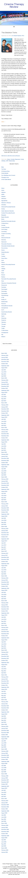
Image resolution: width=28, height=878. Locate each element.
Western (3, 336)
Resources (23, 863)
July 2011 (3, 691)
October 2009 (4, 734)
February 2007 (4, 800)
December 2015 (5, 582)
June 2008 (3, 767)
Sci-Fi (2, 309)
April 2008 (3, 771)
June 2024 (3, 371)
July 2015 (3, 592)
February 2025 (4, 355)
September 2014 (5, 613)
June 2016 (3, 569)
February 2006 (4, 825)
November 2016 (5, 559)
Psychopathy (4, 293)
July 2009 (3, 740)
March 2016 (4, 576)
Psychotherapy (4, 295)
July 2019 (3, 493)
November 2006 (5, 806)
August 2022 (4, 417)
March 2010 (4, 724)
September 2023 (5, 390)
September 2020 (5, 464)
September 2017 (5, 538)
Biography (3, 215)
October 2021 (4, 437)
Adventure (3, 198)
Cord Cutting (4, 229)
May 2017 (3, 547)
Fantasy (3, 256)
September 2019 (5, 489)
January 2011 (4, 703)
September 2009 (5, 736)
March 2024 (4, 378)
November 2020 (5, 460)
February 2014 (4, 627)
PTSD (2, 297)
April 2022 (3, 425)
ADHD (2, 194)
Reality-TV (3, 299)
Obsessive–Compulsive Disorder (8, 283)
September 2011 (5, 687)
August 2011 (4, 689)
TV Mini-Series (4, 330)
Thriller (3, 328)
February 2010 (4, 726)
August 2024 (4, 367)
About (19, 863)
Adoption (3, 196)
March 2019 (4, 501)
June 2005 (3, 841)
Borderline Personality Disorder (8, 221)
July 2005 (3, 839)
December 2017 (5, 532)
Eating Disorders (5, 252)
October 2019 (4, 487)
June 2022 (3, 421)
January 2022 (4, 431)
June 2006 (3, 817)
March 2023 (4, 402)
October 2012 (4, 660)
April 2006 (3, 821)
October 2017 (4, 536)
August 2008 (4, 763)
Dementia (3, 239)
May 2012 (3, 670)
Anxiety (3, 208)
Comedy (12, 159)
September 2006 (5, 811)
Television (3, 322)
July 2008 (3, 765)
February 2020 (4, 479)
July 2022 (3, 419)
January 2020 (4, 481)
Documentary (4, 248)
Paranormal (4, 285)
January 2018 (4, 530)
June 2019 (3, 495)
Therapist (3, 324)
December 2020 (5, 458)
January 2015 (4, 604)
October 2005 (4, 833)
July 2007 (3, 790)
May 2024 (3, 374)
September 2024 (5, 365)
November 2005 (5, 831)
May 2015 (3, 596)
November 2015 (5, 584)
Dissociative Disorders (6, 243)
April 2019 (3, 499)
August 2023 (4, 392)
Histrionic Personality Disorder (8, 264)
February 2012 (4, 677)
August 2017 (4, 540)
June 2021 (3, 446)
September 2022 (5, 415)
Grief (2, 260)
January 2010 (4, 728)
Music (2, 272)
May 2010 (3, 720)
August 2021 (4, 442)
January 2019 (4, 505)
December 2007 (5, 780)
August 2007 (4, 788)
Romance (3, 303)
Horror (2, 266)
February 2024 (4, 380)
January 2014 (4, 629)
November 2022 (5, 411)
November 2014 (5, 608)
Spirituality (3, 314)
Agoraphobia (4, 200)
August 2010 (4, 714)
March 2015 (4, 600)
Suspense (3, 320)
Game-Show (4, 258)
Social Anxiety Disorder (6, 311)
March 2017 (4, 551)
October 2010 (4, 710)
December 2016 (5, 557)
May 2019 (3, 497)
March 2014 (4, 625)
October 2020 (4, 462)
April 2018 (3, 524)
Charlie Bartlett (4, 173)
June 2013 (3, 644)
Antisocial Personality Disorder (8, 206)
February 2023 (4, 404)
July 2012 (3, 666)
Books (2, 219)
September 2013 (5, 637)
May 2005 (3, 844)
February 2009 (4, 751)
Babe (2, 167)
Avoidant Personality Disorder (8, 213)
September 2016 (5, 563)
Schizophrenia (4, 307)
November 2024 (5, 361)
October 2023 (4, 388)
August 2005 (4, 837)
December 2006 (5, 804)
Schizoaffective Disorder (6, 305)
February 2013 (4, 652)
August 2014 (4, 615)
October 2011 (4, 685)
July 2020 (3, 468)
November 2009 (5, 732)
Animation (3, 204)
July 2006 (3, 815)
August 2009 (4, 738)
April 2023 (3, 400)
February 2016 (4, 578)
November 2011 (5, 683)
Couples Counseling (6, 233)
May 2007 (3, 794)
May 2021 (3, 448)
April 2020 (3, 474)
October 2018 (4, 512)
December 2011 (5, 681)
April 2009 (3, 747)
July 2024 (3, 369)
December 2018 (5, 507)
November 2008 (5, 757)
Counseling (4, 231)
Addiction (3, 192)
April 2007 (3, 796)
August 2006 (4, 813)
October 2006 (4, 808)
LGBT (7, 160)
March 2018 (4, 526)
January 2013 (4, 654)
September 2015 (5, 588)
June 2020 (3, 470)
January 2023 (4, 407)
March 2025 (4, 353)
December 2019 (5, 483)
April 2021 (3, 450)
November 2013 (5, 633)
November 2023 (5, 386)
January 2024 (4, 382)
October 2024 (4, 363)
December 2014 (5, 606)
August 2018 (4, 516)
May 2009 (3, 745)
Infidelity (3, 160)
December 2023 (5, 384)
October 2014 (4, 611)
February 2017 (4, 553)
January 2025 (4, 357)
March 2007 (4, 798)
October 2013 (4, 635)
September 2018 (5, 514)
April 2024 (3, 376)
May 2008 (3, 769)
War (2, 334)
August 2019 (4, 491)
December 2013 (5, 631)
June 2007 (3, 792)
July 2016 (3, 567)
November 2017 (5, 534)
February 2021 (4, 454)
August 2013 (4, 639)
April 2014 (3, 623)
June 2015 (3, 594)
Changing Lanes (5, 177)
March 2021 (4, 452)
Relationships (12, 160)
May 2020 (3, 472)
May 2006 (3, 819)
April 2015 (3, 598)
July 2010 (3, 716)
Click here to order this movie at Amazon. (10, 155)
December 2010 (5, 705)
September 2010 (5, 712)
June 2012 (3, 668)
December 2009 (5, 730)
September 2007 (5, 786)
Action (2, 190)
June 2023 (3, 396)
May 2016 (3, 571)
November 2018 (5, 510)
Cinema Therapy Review (14, 5)
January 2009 (4, 753)
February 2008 (4, 775)
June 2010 (3, 718)
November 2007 (5, 782)
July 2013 (3, 641)
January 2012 (4, 679)
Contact (15, 863)
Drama (3, 250)
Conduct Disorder (5, 227)
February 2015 (4, 602)
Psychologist (4, 289)
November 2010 (5, 707)
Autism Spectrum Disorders (7, 211)
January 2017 (4, 555)
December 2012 (5, 656)
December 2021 (5, 433)
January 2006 (4, 827)
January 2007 (4, 802)
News (2, 281)
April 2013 (3, 648)
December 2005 (5, 829)
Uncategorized (4, 332)
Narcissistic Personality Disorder (8, 278)
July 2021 (3, 444)
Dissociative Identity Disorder (8, 245)
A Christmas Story (5, 171)
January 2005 (4, 852)
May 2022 (3, 423)
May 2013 (3, 646)
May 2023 (3, 398)
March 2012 (4, 674)
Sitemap (16, 865)
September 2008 (5, 761)
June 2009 (3, 742)
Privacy (12, 865)
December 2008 (5, 755)
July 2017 (3, 543)
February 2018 (4, 528)
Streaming (3, 318)
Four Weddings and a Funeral (8, 175)
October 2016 (4, 561)
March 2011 (4, 699)
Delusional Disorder (5, 237)
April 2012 (3, 672)
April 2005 (3, 846)
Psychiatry (3, 287)
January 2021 (4, 456)
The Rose (3, 169)
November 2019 (5, 485)
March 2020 (4, 477)
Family (22, 159)
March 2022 (4, 427)
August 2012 (4, 664)
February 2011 (4, 701)
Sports (2, 316)
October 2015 (4, 586)
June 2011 (3, 693)
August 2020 (4, 466)
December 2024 (5, 359)
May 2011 (3, 695)
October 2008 (4, 759)
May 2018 (3, 522)
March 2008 (4, 773)
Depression (17, 159)
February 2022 (4, 429)
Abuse (8, 159)
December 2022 (5, 409)
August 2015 (4, 590)
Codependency (4, 223)
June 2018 (3, 520)
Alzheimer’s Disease (6, 202)
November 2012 (5, 658)
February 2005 (4, 850)
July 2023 (3, 394)
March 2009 (4, 749)
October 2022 (4, 413)
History (3, 262)
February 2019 (4, 503)
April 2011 (3, 697)
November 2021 (5, 435)
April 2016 (3, 573)
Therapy (3, 326)
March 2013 (4, 650)
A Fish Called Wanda (6, 179)
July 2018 (3, 518)
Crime (2, 235)
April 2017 (3, 549)
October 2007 (4, 784)
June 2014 (3, 619)
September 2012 (5, 662)
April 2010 (3, 722)
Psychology (4, 291)
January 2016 (4, 580)
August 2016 (4, 565)
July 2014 (3, 617)
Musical (3, 274)
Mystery (3, 276)
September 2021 (5, 440)
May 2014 (3, 621)
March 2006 (4, 823)
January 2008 (4, 778)
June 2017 (3, 545)
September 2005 (5, 835)
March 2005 (4, 848)
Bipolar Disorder (5, 217)
